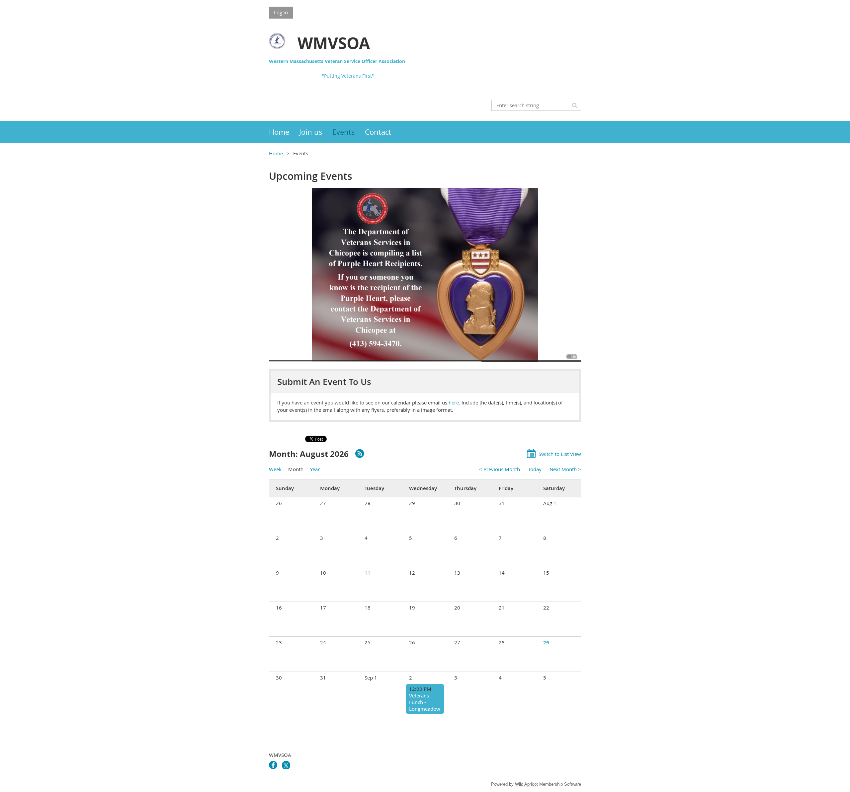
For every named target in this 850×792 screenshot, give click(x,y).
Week (275, 469)
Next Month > (565, 469)
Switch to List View (560, 454)
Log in (281, 12)
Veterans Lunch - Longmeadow (424, 702)
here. (455, 402)
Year (315, 469)
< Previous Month (499, 469)
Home (276, 153)
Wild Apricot (526, 784)
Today (535, 469)
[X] (286, 765)
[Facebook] (273, 765)
